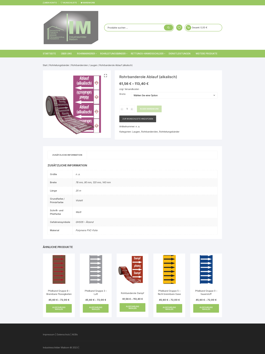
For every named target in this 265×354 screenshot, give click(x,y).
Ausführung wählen (58, 308)
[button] (105, 75)
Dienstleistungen (179, 53)
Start (45, 65)
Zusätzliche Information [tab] (67, 155)
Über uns (66, 53)
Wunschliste (70, 3)
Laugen (93, 65)
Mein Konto (50, 3)
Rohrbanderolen (79, 65)
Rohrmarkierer (86, 53)
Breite (122, 94)
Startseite (49, 53)
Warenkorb (88, 3)
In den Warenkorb (149, 109)
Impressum (49, 334)
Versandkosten (132, 89)
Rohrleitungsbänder (113, 53)
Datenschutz (63, 334)
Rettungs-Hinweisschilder (147, 53)
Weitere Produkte (206, 53)
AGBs (75, 334)
